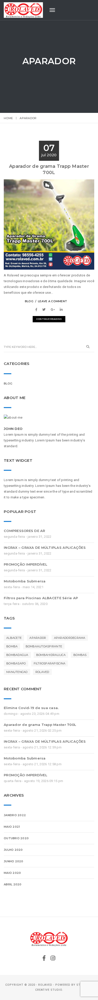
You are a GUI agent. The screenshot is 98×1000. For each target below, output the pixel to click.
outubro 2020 (16, 838)
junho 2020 (13, 861)
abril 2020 (13, 884)
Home (8, 118)
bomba (12, 646)
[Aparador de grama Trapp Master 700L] (37, 310)
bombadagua (17, 655)
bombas (80, 655)
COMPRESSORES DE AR (24, 531)
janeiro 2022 (15, 815)
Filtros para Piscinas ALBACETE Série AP (41, 598)
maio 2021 (12, 826)
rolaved (42, 672)
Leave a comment (52, 301)
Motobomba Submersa (25, 581)
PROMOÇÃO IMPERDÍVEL (25, 564)
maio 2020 (12, 873)
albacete (14, 638)
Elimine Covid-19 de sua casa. (31, 708)
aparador (37, 638)
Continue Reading (49, 319)
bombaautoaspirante (44, 646)
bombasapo (16, 663)
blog (29, 301)
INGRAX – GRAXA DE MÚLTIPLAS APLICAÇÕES (45, 548)
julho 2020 (13, 850)
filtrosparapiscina (50, 663)
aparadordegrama (69, 638)
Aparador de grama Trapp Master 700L (40, 725)
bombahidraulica (51, 655)
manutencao (17, 672)
